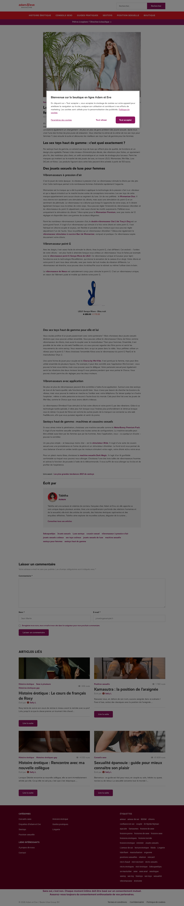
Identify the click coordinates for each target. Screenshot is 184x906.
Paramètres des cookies (61, 120)
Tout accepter (125, 120)
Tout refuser (101, 120)
